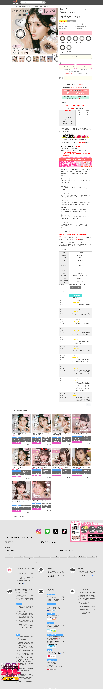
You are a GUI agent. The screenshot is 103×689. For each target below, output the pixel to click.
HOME (7, 537)
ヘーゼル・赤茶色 (18, 556)
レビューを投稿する (75, 295)
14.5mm (34, 549)
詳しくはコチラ (88, 575)
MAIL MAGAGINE (15, 537)
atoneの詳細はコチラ (52, 644)
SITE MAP (29, 537)
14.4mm (29, 549)
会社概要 (55, 563)
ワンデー (43, 543)
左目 (61, 62)
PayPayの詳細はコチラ (54, 654)
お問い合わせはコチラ (52, 577)
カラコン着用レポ (69, 550)
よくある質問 (42, 563)
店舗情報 (49, 563)
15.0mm (12, 550)
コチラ (71, 131)
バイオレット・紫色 (17, 559)
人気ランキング (8, 543)
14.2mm (18, 549)
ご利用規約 (34, 563)
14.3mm (23, 549)
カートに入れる (75, 92)
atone (54, 641)
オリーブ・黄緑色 (72, 556)
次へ (88, 405)
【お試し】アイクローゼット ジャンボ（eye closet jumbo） (35, 6)
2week (48, 543)
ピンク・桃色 (63, 556)
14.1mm (12, 549)
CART (23, 537)
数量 (61, 77)
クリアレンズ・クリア (28, 559)
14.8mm (7, 550)
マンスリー (54, 543)
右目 (78, 62)
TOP (13, 6)
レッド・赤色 (37, 556)
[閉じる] (19, 660)
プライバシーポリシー (24, 563)
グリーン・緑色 (81, 556)
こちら (25, 681)
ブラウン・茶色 (8, 556)
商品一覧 (18, 6)
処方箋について (19, 583)
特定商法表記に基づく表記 (11, 563)
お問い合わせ (62, 563)
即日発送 (61, 550)
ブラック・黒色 (54, 556)
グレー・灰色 (45, 556)
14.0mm (7, 549)
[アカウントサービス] (89, 2)
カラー (62, 33)
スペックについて (75, 287)
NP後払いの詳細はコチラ (53, 628)
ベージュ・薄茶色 (28, 556)
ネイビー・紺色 (90, 556)
